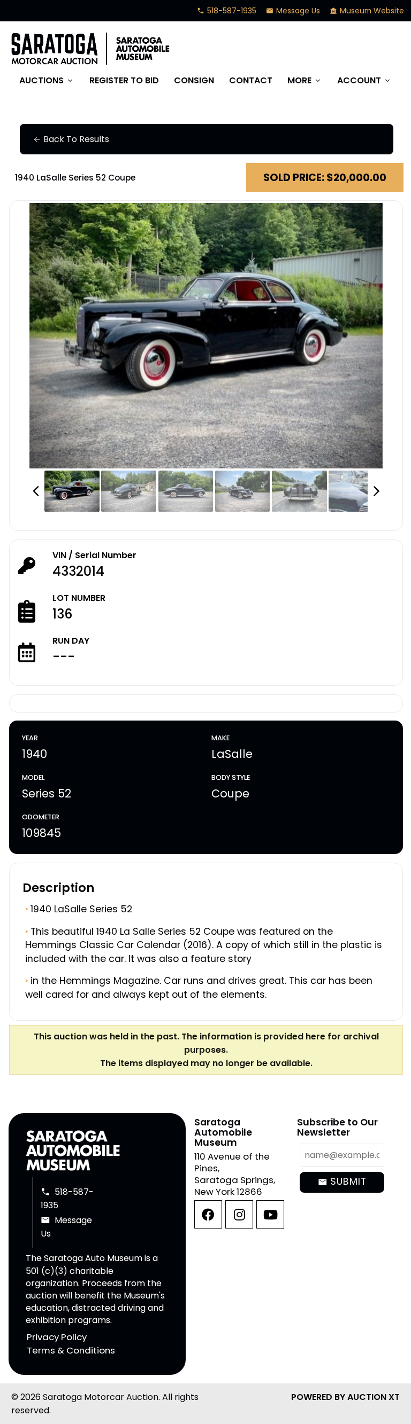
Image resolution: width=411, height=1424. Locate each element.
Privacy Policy (57, 1337)
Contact (250, 80)
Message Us (293, 10)
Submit (342, 1181)
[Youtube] (270, 1214)
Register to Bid (124, 80)
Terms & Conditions (71, 1350)
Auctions (46, 80)
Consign (194, 80)
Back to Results (71, 139)
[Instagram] (239, 1214)
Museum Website (367, 10)
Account (364, 80)
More (304, 80)
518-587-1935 (226, 10)
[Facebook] (208, 1214)
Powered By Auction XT (345, 1397)
